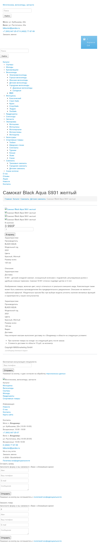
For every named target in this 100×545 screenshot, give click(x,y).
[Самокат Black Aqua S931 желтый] (20, 209)
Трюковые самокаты (18, 163)
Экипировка (11, 121)
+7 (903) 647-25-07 (11, 31)
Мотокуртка (14, 134)
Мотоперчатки (15, 129)
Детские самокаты (17, 168)
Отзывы (6, 176)
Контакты (7, 184)
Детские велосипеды (18, 82)
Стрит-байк (14, 100)
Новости (6, 181)
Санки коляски (12, 171)
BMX (11, 93)
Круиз (11, 103)
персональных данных (55, 373)
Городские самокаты (18, 165)
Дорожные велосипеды (22, 87)
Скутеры (9, 64)
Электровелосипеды (18, 74)
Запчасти (10, 119)
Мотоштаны (14, 126)
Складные (17, 90)
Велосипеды (11, 72)
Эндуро (12, 108)
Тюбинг (12, 142)
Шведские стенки (16, 145)
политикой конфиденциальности (48, 497)
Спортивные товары (14, 139)
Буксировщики (12, 69)
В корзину (10, 234)
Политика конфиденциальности (16, 460)
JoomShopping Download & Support (16, 351)
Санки (12, 158)
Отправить (8, 370)
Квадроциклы (11, 113)
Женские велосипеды (18, 80)
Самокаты (10, 160)
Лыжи (11, 155)
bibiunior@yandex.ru (11, 28)
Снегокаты (13, 147)
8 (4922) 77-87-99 (27, 31)
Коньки (12, 152)
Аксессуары (11, 137)
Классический (15, 98)
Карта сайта (8, 414)
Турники (12, 150)
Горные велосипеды (18, 77)
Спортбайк (13, 106)
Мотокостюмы (15, 132)
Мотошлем (14, 124)
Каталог (6, 62)
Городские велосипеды (19, 85)
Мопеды (9, 67)
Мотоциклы (11, 95)
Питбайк (12, 111)
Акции (5, 178)
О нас (5, 173)
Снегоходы (10, 116)
